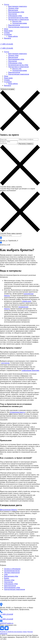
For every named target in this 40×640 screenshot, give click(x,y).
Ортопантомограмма (19, 23)
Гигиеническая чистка (12, 570)
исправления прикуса (17, 412)
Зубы (6, 574)
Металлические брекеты (8, 509)
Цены (6, 29)
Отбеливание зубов (15, 16)
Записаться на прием (7, 89)
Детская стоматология (12, 572)
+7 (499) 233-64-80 (6, 614)
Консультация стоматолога (17, 6)
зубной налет (26, 301)
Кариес (6, 578)
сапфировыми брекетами (30, 370)
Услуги (6, 4)
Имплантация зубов (11, 576)
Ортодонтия (12, 14)
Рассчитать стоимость (26, 144)
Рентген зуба (16, 21)
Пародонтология (14, 25)
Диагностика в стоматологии (18, 19)
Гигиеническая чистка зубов (18, 17)
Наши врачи (8, 31)
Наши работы (13, 36)
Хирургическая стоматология (18, 27)
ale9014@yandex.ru (6, 623)
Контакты (7, 38)
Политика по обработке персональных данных (13, 631)
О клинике (8, 34)
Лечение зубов (13, 8)
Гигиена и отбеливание (12, 569)
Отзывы (7, 32)
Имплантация (13, 10)
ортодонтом (5, 363)
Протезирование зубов (16, 12)
